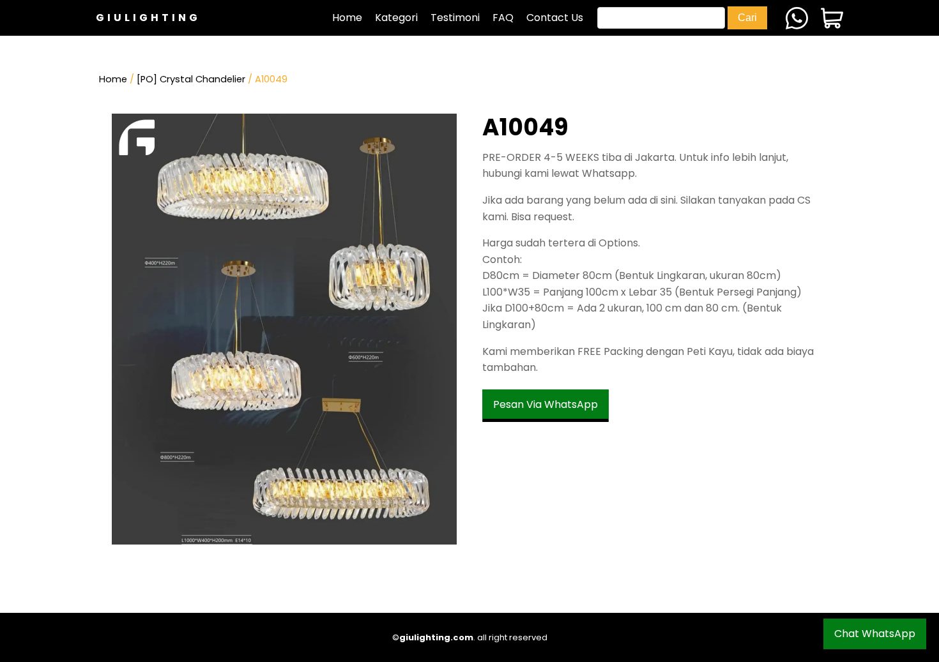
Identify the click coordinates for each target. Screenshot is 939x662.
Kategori (396, 17)
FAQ (503, 17)
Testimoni (455, 17)
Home (347, 17)
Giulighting (148, 17)
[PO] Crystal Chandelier (191, 79)
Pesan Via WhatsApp (545, 404)
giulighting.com (436, 637)
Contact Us (554, 17)
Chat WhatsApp (874, 633)
